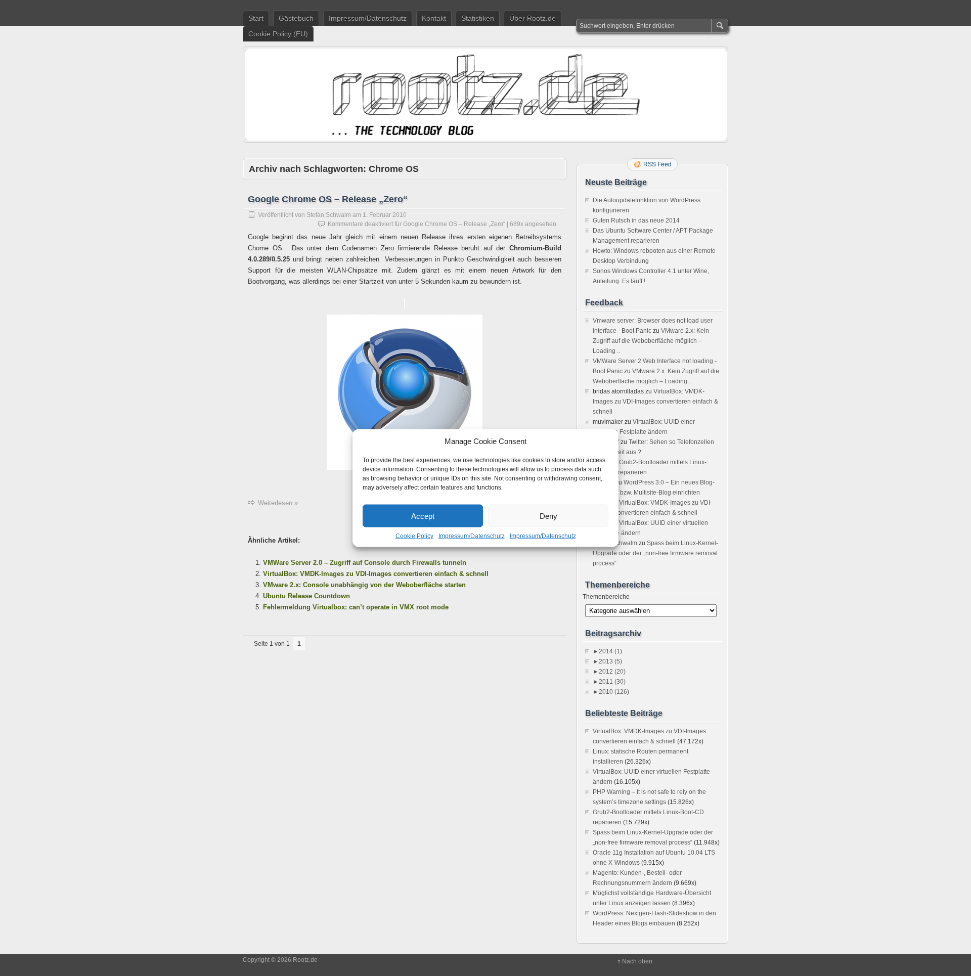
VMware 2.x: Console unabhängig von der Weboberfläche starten (364, 585)
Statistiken (477, 18)
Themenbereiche (606, 596)
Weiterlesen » (278, 503)
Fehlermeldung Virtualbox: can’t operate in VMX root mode (356, 607)
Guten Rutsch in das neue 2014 (636, 220)
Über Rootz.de (532, 18)
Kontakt (434, 18)
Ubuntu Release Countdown (306, 596)
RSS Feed (657, 164)
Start (255, 18)
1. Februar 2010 (385, 214)
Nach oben (637, 961)
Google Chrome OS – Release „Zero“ (328, 199)
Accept (422, 515)
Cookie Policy (414, 536)
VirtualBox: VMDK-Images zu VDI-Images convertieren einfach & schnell (376, 574)
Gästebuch (296, 18)
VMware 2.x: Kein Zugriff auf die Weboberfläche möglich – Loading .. (651, 340)
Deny (548, 515)
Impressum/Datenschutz (471, 536)
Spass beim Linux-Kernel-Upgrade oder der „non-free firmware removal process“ (655, 553)
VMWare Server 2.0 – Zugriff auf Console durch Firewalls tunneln (364, 562)
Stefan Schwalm (328, 214)
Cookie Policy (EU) (278, 34)
